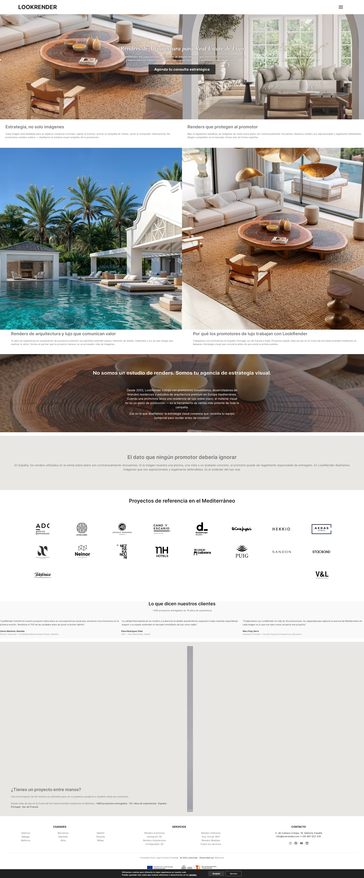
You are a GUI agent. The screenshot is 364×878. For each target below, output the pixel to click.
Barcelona (63, 833)
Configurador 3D (154, 844)
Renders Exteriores (154, 833)
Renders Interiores (211, 833)
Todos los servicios (210, 844)
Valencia (25, 833)
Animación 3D (154, 836)
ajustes (192, 875)
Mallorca (25, 840)
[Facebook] (296, 844)
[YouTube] (301, 844)
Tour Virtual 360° (210, 836)
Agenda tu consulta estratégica (182, 69)
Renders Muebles (211, 840)
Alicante (100, 836)
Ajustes (233, 873)
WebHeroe (219, 858)
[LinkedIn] (307, 844)
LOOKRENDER (37, 7)
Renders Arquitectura (154, 840)
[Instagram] (290, 844)
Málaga (25, 836)
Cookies (165, 858)
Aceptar (216, 873)
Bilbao (100, 840)
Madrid (100, 833)
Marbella (63, 836)
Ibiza (63, 840)
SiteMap (174, 858)
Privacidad (144, 858)
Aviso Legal (156, 858)
